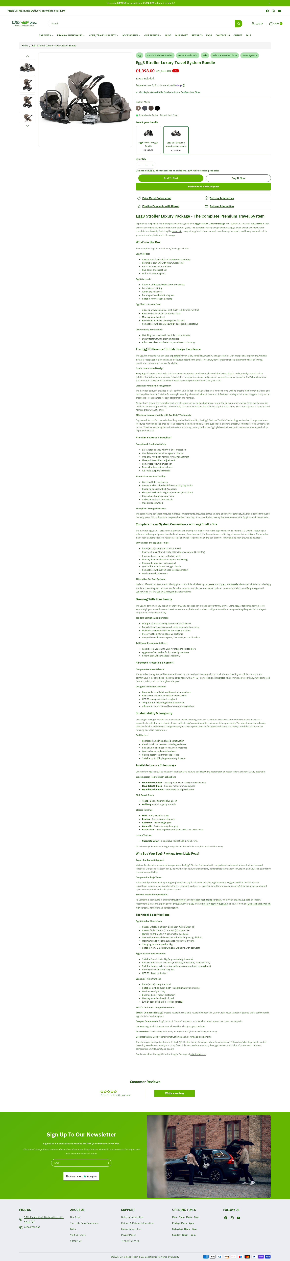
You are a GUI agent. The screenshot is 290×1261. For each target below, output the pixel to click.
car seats (209, 584)
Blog (168, 35)
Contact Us (223, 35)
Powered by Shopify (168, 1256)
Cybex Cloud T (143, 591)
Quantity (141, 159)
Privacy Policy (128, 1234)
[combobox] (145, 23)
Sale (248, 35)
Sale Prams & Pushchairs (224, 55)
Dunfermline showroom (259, 903)
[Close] (270, 3)
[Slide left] (27, 56)
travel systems (179, 899)
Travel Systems (249, 55)
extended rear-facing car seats (206, 899)
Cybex (223, 584)
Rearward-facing (150, 552)
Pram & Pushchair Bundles (160, 55)
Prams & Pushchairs (187, 55)
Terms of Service (130, 1240)
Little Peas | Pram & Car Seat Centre (138, 1256)
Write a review (174, 1093)
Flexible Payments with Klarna (160, 206)
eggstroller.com (198, 1054)
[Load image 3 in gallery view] (27, 102)
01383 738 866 (32, 1227)
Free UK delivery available (215, 903)
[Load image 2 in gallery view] (27, 85)
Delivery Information (222, 198)
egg (139, 55)
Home (25, 45)
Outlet (237, 35)
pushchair (177, 231)
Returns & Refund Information (137, 1223)
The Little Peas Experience (84, 1223)
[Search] (238, 23)
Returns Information (222, 206)
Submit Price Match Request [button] (203, 186)
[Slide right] (27, 126)
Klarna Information (131, 1228)
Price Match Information (156, 198)
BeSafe (234, 584)
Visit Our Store (78, 1234)
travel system (257, 223)
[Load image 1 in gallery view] (27, 67)
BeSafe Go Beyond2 (166, 591)
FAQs (209, 35)
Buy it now (238, 178)
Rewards (197, 35)
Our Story (181, 35)
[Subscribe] (107, 1163)
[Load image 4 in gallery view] (27, 119)
